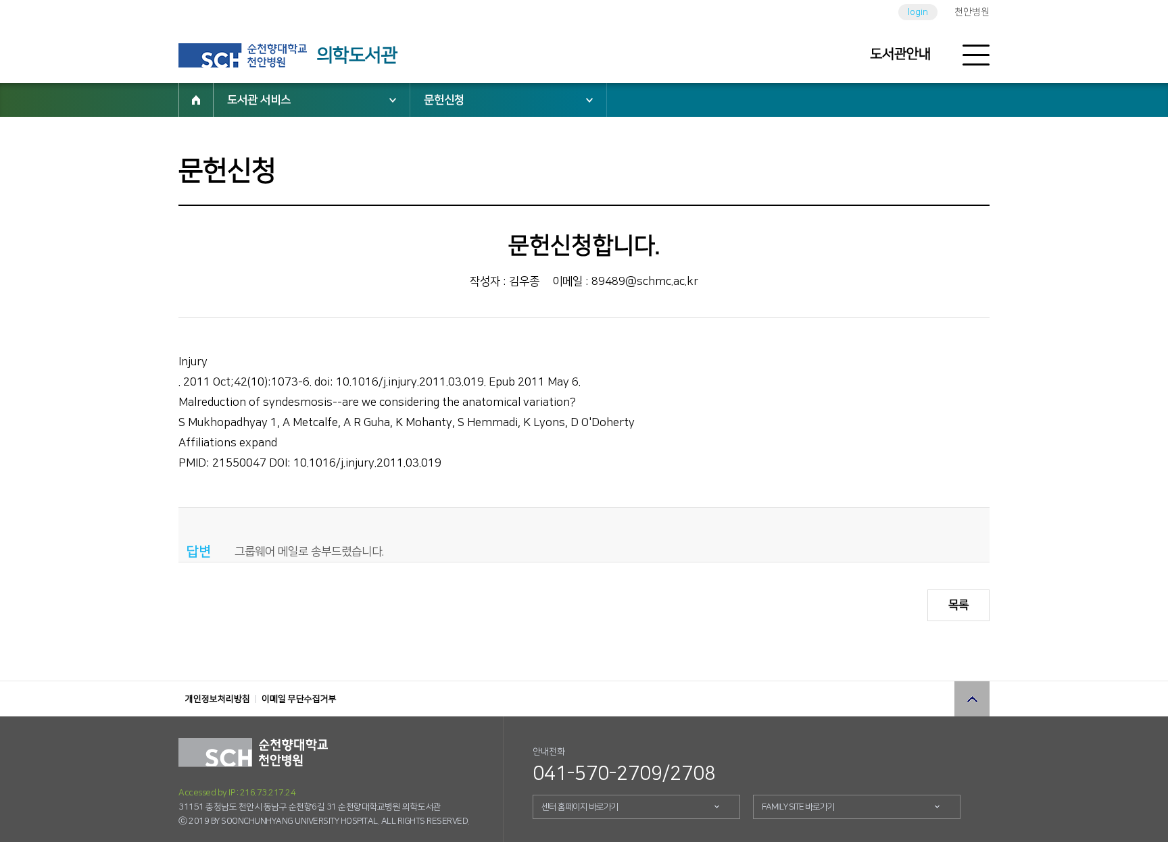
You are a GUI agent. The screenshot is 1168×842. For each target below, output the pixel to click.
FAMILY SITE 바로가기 (798, 807)
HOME (196, 100)
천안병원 (972, 12)
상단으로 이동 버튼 (972, 698)
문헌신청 (444, 100)
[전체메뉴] (976, 55)
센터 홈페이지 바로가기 (579, 807)
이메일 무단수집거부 (299, 699)
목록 (958, 605)
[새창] (242, 55)
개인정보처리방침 (217, 699)
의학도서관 (356, 55)
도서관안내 (900, 54)
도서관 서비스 (259, 100)
